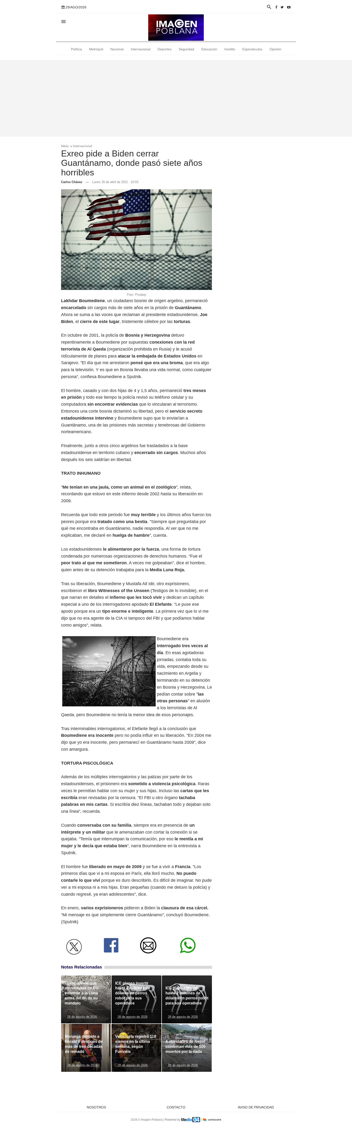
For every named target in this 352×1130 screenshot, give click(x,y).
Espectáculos (252, 49)
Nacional (117, 49)
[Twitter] (282, 7)
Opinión (275, 49)
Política (76, 49)
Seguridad (186, 49)
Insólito (229, 49)
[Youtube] (288, 7)
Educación (209, 49)
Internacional (140, 49)
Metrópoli (96, 49)
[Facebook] (276, 7)
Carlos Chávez (71, 182)
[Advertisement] (176, 98)
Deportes (164, 49)
